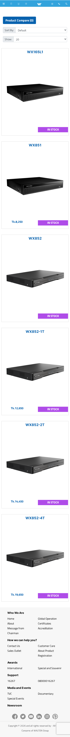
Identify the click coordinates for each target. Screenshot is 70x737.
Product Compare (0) (19, 20)
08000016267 (46, 681)
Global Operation (47, 619)
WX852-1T (35, 332)
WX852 (35, 238)
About (10, 623)
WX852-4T (35, 518)
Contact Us (13, 646)
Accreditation (45, 628)
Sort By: (9, 30)
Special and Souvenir (49, 668)
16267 (11, 681)
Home (10, 619)
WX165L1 (35, 52)
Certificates (44, 623)
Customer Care (46, 646)
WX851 (35, 145)
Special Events (15, 698)
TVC (9, 694)
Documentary (45, 694)
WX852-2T (35, 425)
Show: (8, 39)
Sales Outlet (14, 651)
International (14, 668)
